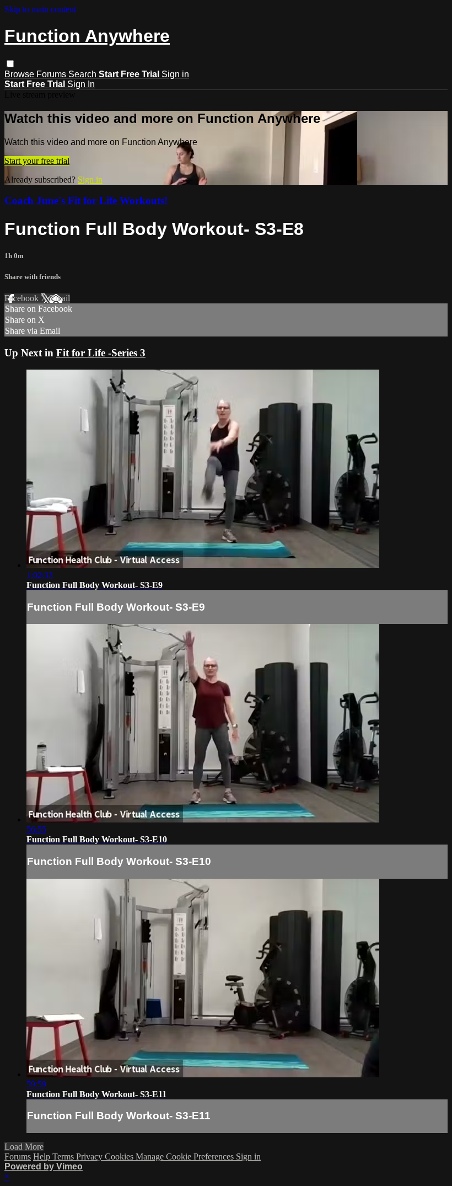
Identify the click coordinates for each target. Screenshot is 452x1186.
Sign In (81, 84)
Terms (64, 1156)
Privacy (90, 1156)
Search (83, 74)
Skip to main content (40, 9)
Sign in (175, 74)
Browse (20, 74)
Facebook (22, 298)
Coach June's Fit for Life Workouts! (86, 200)
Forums (52, 74)
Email (60, 298)
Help (42, 1156)
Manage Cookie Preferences (186, 1156)
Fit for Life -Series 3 (101, 353)
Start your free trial (36, 160)
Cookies (120, 1156)
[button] (10, 63)
